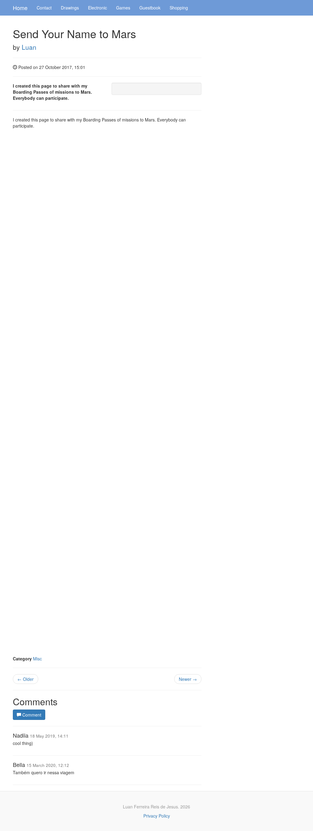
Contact (44, 8)
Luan (29, 47)
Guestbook (149, 8)
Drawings (70, 8)
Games (123, 8)
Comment (31, 715)
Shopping (179, 8)
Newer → (188, 679)
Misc (37, 659)
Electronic (97, 8)
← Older (25, 679)
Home (20, 8)
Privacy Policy (156, 816)
